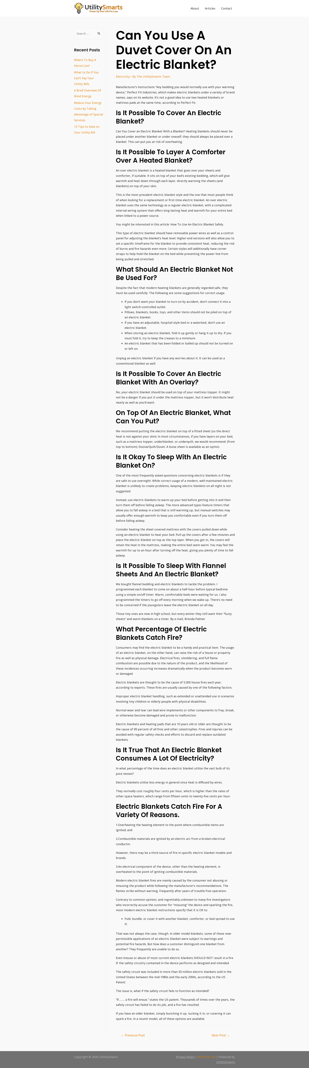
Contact (226, 8)
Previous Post (133, 1035)
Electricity (123, 76)
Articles (210, 8)
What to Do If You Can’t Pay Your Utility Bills (86, 78)
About (195, 8)
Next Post (221, 1035)
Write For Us (206, 1057)
